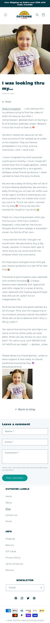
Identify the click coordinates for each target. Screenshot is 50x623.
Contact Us (11, 515)
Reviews (10, 570)
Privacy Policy (13, 557)
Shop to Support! (11, 108)
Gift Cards (11, 551)
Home (9, 496)
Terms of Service (14, 564)
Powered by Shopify (35, 620)
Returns (10, 545)
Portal (9, 521)
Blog (8, 509)
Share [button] (8, 101)
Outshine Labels (19, 620)
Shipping (10, 539)
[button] (5, 15)
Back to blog (26, 409)
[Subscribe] (41, 587)
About (9, 502)
